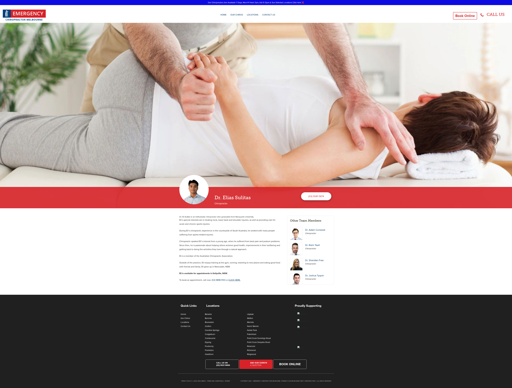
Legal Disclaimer (199, 381)
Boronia (208, 318)
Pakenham (251, 334)
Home (223, 14)
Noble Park (252, 330)
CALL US (496, 14)
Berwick (208, 314)
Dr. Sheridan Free (314, 260)
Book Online (465, 16)
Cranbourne (210, 338)
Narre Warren (253, 326)
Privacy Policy (186, 381)
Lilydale (250, 314)
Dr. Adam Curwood (315, 229)
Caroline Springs (212, 330)
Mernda (250, 322)
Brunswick (209, 322)
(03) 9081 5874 (316, 196)
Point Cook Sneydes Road (258, 342)
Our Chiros (236, 14)
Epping (208, 342)
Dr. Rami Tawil (312, 245)
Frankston (209, 350)
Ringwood (251, 354)
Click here (297, 2)
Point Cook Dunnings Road (259, 338)
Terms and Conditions (215, 381)
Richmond (251, 350)
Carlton (208, 326)
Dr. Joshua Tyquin (314, 275)
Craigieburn (210, 334)
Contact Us (268, 14)
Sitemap (227, 381)
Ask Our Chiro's (258, 364)
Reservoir (251, 346)
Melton (250, 318)
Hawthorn (209, 354)
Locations (252, 14)
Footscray (209, 346)
